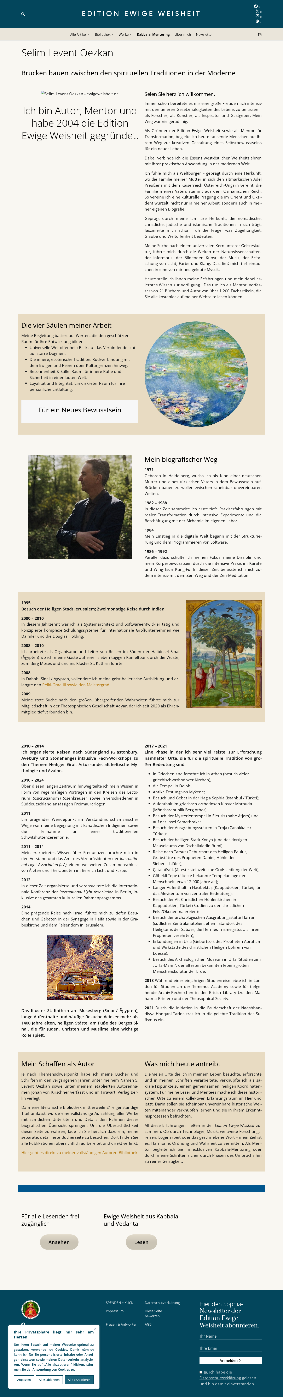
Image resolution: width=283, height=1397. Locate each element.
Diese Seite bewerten (153, 1313)
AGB (148, 1324)
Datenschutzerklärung (162, 1302)
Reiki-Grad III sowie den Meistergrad (75, 684)
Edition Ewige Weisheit (141, 14)
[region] (53, 1357)
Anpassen (24, 1380)
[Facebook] (23, 1324)
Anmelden (229, 1360)
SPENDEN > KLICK (119, 1302)
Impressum (115, 1311)
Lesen (141, 1242)
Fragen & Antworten (121, 1324)
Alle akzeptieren (79, 1380)
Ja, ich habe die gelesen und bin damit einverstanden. (228, 1378)
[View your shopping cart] (260, 34)
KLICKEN (223, 1243)
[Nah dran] (95, 1328)
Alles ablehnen (49, 1380)
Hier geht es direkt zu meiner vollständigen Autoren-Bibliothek (79, 1152)
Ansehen (59, 1242)
